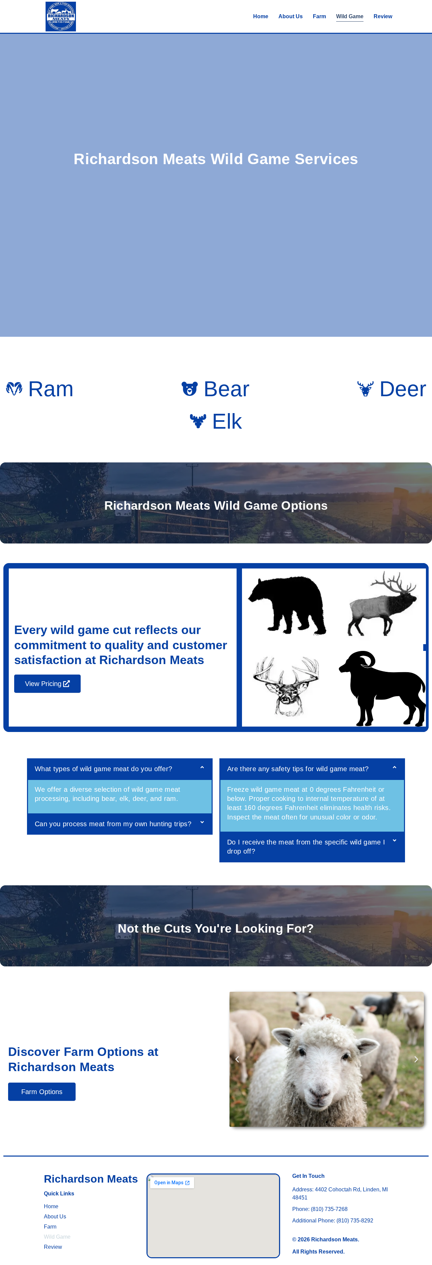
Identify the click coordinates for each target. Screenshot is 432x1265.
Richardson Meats (91, 1179)
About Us (290, 16)
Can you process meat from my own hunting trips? (113, 824)
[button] (120, 769)
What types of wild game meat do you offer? (103, 769)
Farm (319, 16)
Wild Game (349, 16)
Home (260, 16)
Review (383, 16)
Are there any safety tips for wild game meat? (298, 769)
